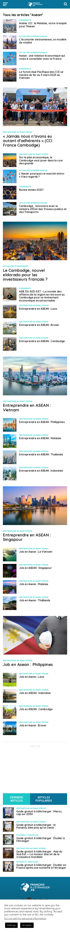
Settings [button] (11, 925)
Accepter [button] (27, 925)
